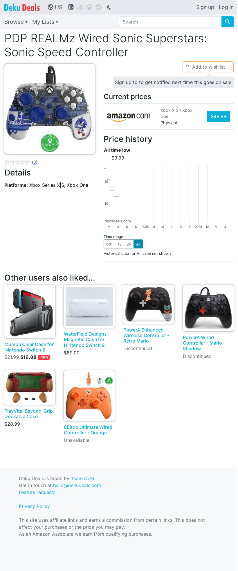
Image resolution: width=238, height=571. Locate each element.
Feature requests (37, 492)
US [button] (55, 7)
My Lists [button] (44, 21)
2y (129, 243)
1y (119, 243)
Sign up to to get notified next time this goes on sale (173, 82)
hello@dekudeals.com (77, 485)
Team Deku (83, 478)
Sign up (205, 7)
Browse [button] (14, 21)
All (138, 243)
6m (109, 243)
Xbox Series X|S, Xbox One (58, 185)
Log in (226, 7)
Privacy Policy (34, 506)
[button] (20, 162)
